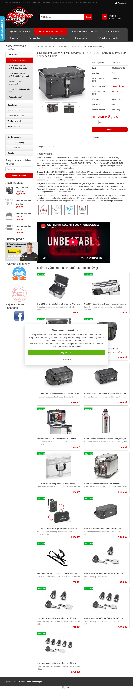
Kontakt (11, 153)
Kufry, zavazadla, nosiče (50, 31)
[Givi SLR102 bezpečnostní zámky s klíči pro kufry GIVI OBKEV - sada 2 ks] (58, 600)
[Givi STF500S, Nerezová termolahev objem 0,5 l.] (105, 421)
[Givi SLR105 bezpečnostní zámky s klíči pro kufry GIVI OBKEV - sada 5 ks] (58, 645)
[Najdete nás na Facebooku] (19, 316)
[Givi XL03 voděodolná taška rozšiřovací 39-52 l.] (105, 376)
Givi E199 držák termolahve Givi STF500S (102, 484)
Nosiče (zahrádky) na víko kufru (19, 90)
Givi (113, 73)
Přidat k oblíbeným (34, 682)
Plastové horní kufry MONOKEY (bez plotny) (18, 66)
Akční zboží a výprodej (108, 38)
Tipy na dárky (81, 38)
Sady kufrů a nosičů (16, 116)
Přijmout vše (66, 352)
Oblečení (14, 38)
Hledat (88, 17)
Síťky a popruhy (14, 126)
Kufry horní (12, 55)
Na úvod (38, 47)
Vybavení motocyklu (19, 31)
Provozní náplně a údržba (83, 31)
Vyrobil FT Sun (11, 682)
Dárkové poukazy (58, 38)
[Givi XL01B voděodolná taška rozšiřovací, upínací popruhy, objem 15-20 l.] (105, 510)
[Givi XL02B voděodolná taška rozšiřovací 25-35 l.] (58, 376)
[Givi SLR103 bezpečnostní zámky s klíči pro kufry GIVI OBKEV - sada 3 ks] (105, 600)
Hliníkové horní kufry (17, 60)
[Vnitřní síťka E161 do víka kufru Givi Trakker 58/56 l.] (58, 421)
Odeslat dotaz (53, 146)
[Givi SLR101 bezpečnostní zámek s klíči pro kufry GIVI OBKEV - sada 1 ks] (105, 555)
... (47, 310)
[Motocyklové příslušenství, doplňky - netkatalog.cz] (19, 300)
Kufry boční (12, 105)
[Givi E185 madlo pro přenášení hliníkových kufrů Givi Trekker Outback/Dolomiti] (58, 466)
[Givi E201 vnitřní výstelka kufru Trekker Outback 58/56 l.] (58, 286)
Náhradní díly (112, 31)
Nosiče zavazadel (15, 110)
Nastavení (66, 359)
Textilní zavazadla (15, 121)
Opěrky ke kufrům (16, 97)
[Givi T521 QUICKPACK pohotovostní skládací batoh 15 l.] (58, 510)
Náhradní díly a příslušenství (15, 82)
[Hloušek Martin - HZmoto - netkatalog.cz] (19, 291)
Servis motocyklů (14, 137)
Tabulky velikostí (14, 148)
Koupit (109, 129)
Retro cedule (35, 38)
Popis (41, 146)
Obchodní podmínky (16, 142)
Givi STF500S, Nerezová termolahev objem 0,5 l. (105, 439)
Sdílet (97, 138)
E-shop (22, 682)
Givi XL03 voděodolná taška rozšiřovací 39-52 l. (105, 394)
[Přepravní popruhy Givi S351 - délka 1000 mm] (58, 555)
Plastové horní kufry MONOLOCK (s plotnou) (19, 74)
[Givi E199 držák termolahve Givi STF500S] (105, 466)
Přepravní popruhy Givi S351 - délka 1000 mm (57, 573)
